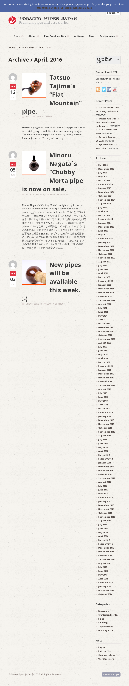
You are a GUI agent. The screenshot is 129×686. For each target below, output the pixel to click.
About (32, 36)
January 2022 (104, 284)
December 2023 (106, 226)
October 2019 (105, 381)
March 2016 (104, 540)
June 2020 (103, 350)
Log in (101, 647)
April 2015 (103, 578)
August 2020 (104, 342)
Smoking (103, 622)
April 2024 (103, 211)
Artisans (79, 36)
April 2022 (103, 273)
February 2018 (105, 458)
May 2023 (102, 234)
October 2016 (105, 512)
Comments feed (106, 654)
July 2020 (102, 346)
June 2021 (103, 311)
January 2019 (104, 416)
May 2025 (102, 176)
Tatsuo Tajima (26, 47)
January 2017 (104, 501)
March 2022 (104, 277)
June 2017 (103, 489)
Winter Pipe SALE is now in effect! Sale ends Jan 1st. (107, 122)
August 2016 (104, 520)
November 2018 (106, 424)
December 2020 (106, 327)
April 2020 (103, 358)
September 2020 (106, 339)
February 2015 (105, 582)
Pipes (28, 117)
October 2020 (105, 335)
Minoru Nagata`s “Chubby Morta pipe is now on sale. (52, 172)
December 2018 (106, 420)
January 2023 (104, 242)
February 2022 (105, 280)
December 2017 (106, 466)
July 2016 (102, 524)
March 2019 (104, 408)
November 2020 (106, 331)
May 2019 (102, 400)
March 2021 (104, 323)
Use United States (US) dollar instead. (59, 7)
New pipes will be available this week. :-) (51, 281)
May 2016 (102, 532)
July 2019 (102, 393)
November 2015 (106, 551)
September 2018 (106, 431)
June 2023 (103, 230)
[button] (113, 13)
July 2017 (102, 485)
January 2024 (104, 223)
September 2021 (106, 300)
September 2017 (106, 478)
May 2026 (102, 164)
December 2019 (106, 373)
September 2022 (106, 257)
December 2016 (106, 505)
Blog (91, 36)
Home (11, 47)
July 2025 (102, 172)
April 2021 (103, 319)
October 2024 (105, 195)
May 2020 (102, 354)
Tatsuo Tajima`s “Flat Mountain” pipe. (52, 94)
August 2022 (104, 261)
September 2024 (106, 199)
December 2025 (106, 168)
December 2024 (106, 192)
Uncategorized (34, 304)
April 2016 (103, 536)
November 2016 (106, 509)
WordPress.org (106, 658)
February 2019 (105, 412)
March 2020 (104, 362)
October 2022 (105, 253)
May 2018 (102, 447)
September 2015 (106, 559)
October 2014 (105, 594)
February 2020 (105, 366)
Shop (17, 36)
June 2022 (103, 269)
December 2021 (106, 288)
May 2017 (102, 493)
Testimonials (107, 36)
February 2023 (105, 238)
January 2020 (104, 369)
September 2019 (106, 385)
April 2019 (103, 404)
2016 (40, 47)
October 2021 (105, 296)
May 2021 (102, 315)
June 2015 (103, 571)
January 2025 (104, 188)
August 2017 (104, 482)
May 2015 (102, 574)
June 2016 (103, 528)
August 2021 (104, 304)
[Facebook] (109, 89)
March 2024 (104, 215)
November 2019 (106, 377)
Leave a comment (45, 117)
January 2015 (104, 586)
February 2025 (105, 184)
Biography (103, 611)
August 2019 (104, 389)
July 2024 (102, 207)
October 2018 (105, 427)
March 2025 (104, 180)
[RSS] (98, 89)
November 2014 (106, 590)
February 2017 (105, 497)
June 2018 (103, 443)
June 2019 (103, 396)
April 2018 (103, 451)
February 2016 (105, 543)
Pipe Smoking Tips (55, 36)
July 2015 (102, 567)
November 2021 (106, 292)
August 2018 (104, 435)
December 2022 (106, 246)
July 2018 (102, 439)
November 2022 (106, 250)
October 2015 (105, 555)
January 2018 (104, 462)
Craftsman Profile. (108, 614)
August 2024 (104, 203)
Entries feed (104, 651)
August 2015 (104, 563)
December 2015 (106, 547)
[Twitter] (103, 89)
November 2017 (106, 470)
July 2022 (102, 265)
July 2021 (102, 308)
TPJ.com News (38, 194)
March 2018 (104, 455)
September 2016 (106, 516)
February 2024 (105, 219)
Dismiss (87, 7)
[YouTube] (114, 89)
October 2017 (105, 474)
